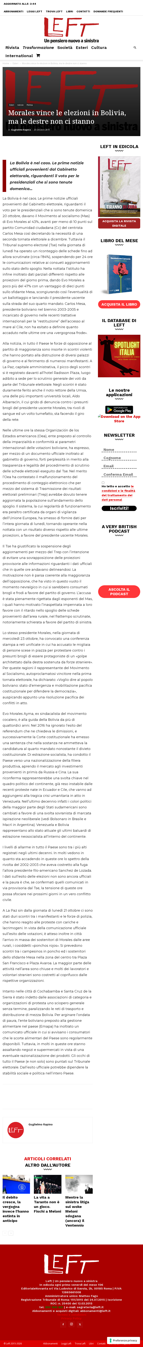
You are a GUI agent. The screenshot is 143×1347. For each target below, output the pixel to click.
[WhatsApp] (53, 147)
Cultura (99, 47)
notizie (20, 105)
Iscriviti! (119, 508)
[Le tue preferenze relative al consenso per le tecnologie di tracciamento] (123, 1340)
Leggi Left (34, 11)
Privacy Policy (71, 1318)
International (19, 55)
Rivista (12, 47)
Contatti (83, 11)
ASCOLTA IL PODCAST (119, 591)
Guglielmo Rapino (21, 129)
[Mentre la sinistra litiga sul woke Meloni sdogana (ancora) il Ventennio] (79, 1184)
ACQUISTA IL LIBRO (119, 304)
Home (6, 63)
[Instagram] (71, 1324)
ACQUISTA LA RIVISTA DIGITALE (119, 223)
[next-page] (11, 1233)
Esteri (82, 47)
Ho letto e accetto (118, 492)
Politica (30, 105)
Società (64, 47)
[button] (134, 47)
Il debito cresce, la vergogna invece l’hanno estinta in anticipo (16, 1209)
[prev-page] (5, 1233)
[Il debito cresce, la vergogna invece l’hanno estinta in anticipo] (16, 1184)
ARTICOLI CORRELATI (47, 1158)
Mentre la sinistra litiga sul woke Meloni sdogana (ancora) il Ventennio (77, 1211)
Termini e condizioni (71, 1314)
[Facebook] (29, 147)
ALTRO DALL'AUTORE (47, 1165)
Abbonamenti (13, 11)
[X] (41, 147)
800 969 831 (54, 1307)
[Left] (71, 29)
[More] (66, 147)
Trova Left (54, 11)
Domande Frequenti (108, 11)
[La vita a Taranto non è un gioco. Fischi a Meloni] (47, 1184)
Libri (69, 11)
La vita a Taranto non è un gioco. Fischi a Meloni (47, 1204)
